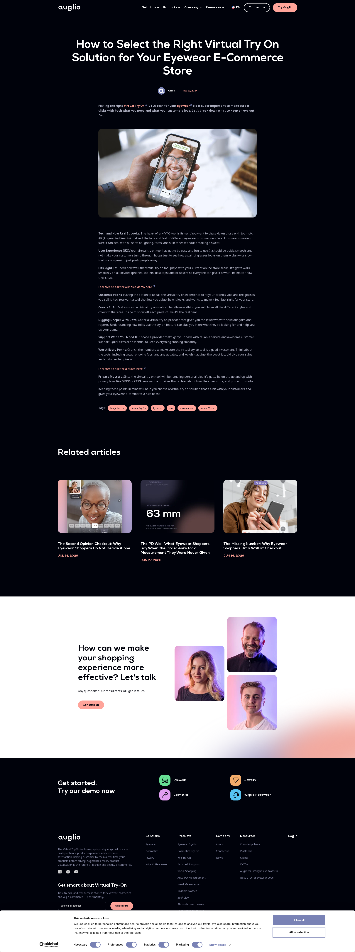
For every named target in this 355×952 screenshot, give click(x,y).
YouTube (76, 872)
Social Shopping (187, 871)
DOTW (244, 864)
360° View (183, 897)
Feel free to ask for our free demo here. (125, 287)
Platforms (246, 851)
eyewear (183, 106)
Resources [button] (213, 7)
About (219, 844)
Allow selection (299, 932)
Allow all (299, 920)
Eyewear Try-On (187, 844)
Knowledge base (250, 844)
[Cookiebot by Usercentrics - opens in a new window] (49, 945)
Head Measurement (190, 884)
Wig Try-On (184, 857)
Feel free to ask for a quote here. (120, 369)
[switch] (131, 945)
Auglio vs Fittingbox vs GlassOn (259, 871)
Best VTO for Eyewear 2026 (257, 877)
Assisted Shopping (189, 864)
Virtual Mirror (208, 408)
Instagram (68, 872)
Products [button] (170, 7)
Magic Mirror (117, 408)
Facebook (60, 872)
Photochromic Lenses (191, 904)
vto (171, 408)
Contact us (257, 7)
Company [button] (191, 7)
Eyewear (157, 408)
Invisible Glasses (187, 891)
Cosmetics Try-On (188, 851)
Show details (217, 944)
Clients (244, 857)
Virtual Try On (134, 106)
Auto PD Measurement (192, 877)
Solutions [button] (149, 7)
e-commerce (186, 408)
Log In (292, 836)
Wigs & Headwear (257, 794)
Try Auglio (285, 7)
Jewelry (250, 780)
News (219, 857)
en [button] (238, 7)
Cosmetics (180, 794)
